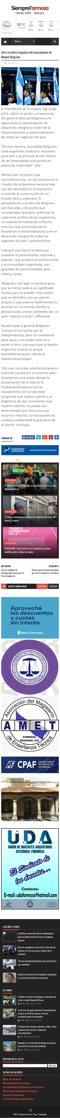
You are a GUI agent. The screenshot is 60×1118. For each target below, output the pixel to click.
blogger (53, 586)
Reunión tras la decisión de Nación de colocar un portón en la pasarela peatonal (37, 1044)
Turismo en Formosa (13, 1095)
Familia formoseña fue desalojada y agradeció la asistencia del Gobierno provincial (37, 976)
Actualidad (13, 62)
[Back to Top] (30, 1110)
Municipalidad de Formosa (16, 1083)
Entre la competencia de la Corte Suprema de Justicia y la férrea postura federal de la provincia (37, 951)
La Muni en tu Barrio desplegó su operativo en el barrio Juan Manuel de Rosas (30, 487)
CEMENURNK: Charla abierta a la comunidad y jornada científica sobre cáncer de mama (27, 550)
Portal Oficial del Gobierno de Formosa (23, 1087)
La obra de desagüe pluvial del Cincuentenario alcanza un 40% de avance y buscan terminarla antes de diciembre (37, 1013)
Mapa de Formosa (12, 1079)
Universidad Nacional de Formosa (20, 1091)
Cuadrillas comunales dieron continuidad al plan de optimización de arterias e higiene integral (36, 937)
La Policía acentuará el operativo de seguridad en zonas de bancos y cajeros (29, 518)
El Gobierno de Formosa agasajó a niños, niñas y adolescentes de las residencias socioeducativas (37, 1030)
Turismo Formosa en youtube (18, 1098)
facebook (42, 586)
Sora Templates (40, 1114)
